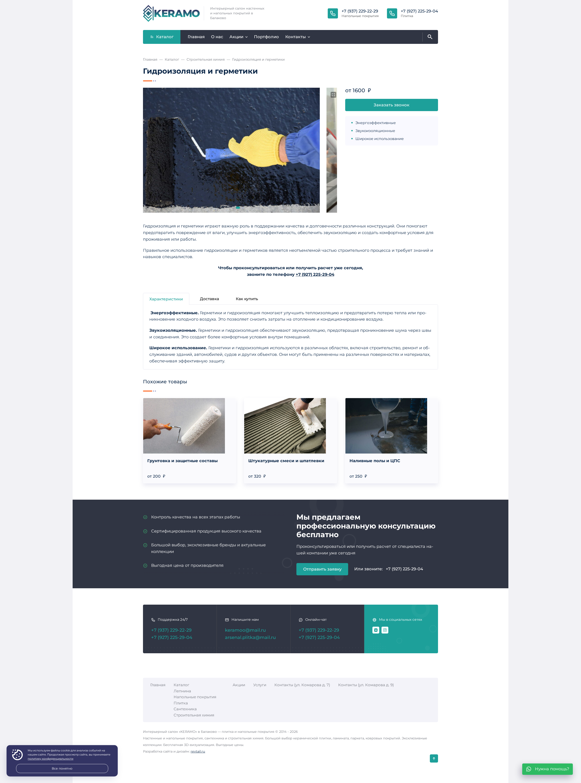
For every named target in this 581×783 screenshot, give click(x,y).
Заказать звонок (391, 104)
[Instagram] (385, 630)
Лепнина (182, 691)
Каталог (165, 36)
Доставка (209, 298)
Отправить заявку (322, 569)
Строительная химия (194, 715)
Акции (239, 685)
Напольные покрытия (195, 697)
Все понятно (62, 768)
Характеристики (166, 299)
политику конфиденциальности (50, 758)
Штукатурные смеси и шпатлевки (286, 460)
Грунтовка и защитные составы (182, 460)
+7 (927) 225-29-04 (419, 11)
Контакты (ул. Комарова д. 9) (366, 685)
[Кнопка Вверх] (434, 758)
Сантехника (185, 709)
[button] (238, 208)
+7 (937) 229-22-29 (360, 11)
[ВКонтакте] (375, 630)
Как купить (247, 298)
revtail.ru (198, 751)
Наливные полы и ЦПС (375, 460)
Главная (157, 685)
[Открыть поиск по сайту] (429, 37)
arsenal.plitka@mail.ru (250, 637)
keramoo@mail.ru (245, 630)
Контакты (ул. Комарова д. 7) (302, 685)
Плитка (181, 703)
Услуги (259, 685)
